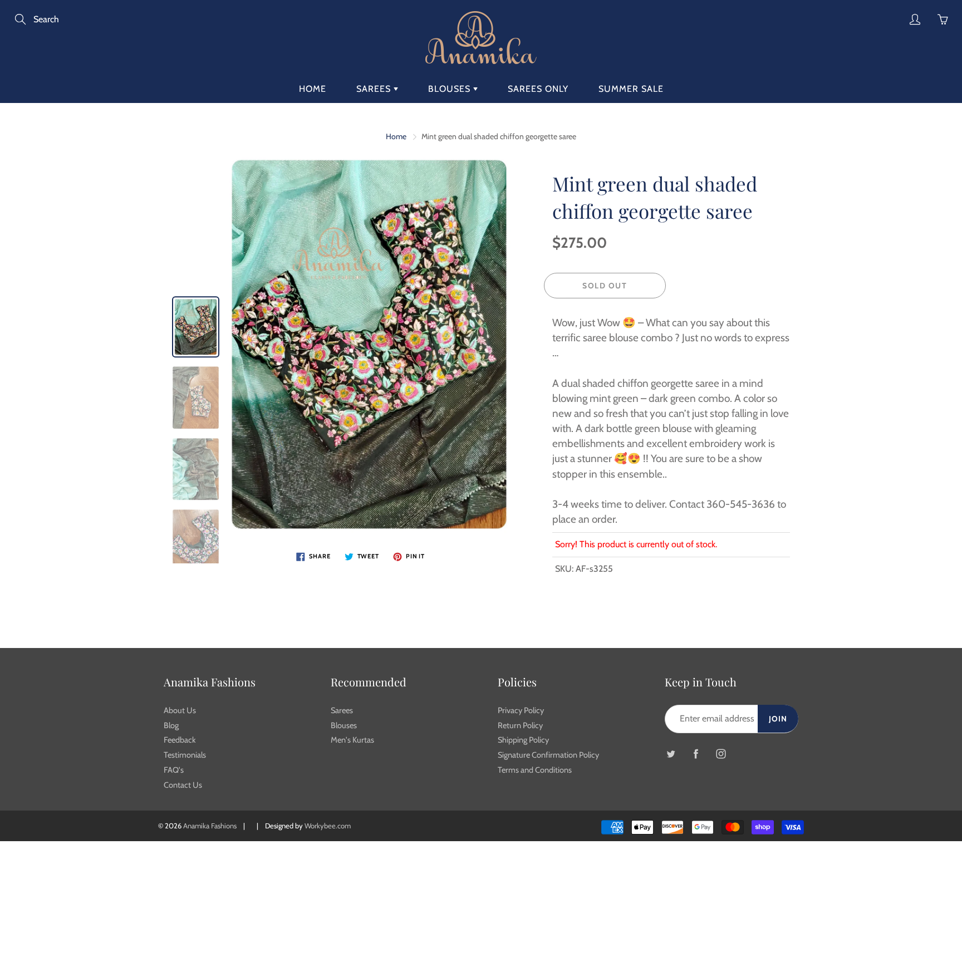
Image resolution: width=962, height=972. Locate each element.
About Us (180, 710)
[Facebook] (695, 754)
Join (778, 719)
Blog (171, 725)
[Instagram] (720, 754)
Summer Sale (631, 89)
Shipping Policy (523, 740)
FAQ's (174, 770)
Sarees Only (538, 89)
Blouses (450, 89)
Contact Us (183, 785)
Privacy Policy (521, 710)
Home (312, 89)
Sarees (375, 89)
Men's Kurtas (352, 740)
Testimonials (185, 755)
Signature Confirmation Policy (548, 755)
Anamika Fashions (210, 825)
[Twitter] (670, 754)
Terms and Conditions (535, 770)
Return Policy (520, 725)
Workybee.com (328, 825)
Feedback (180, 740)
